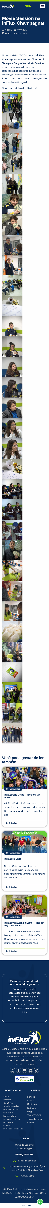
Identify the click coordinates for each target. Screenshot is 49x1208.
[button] (42, 6)
